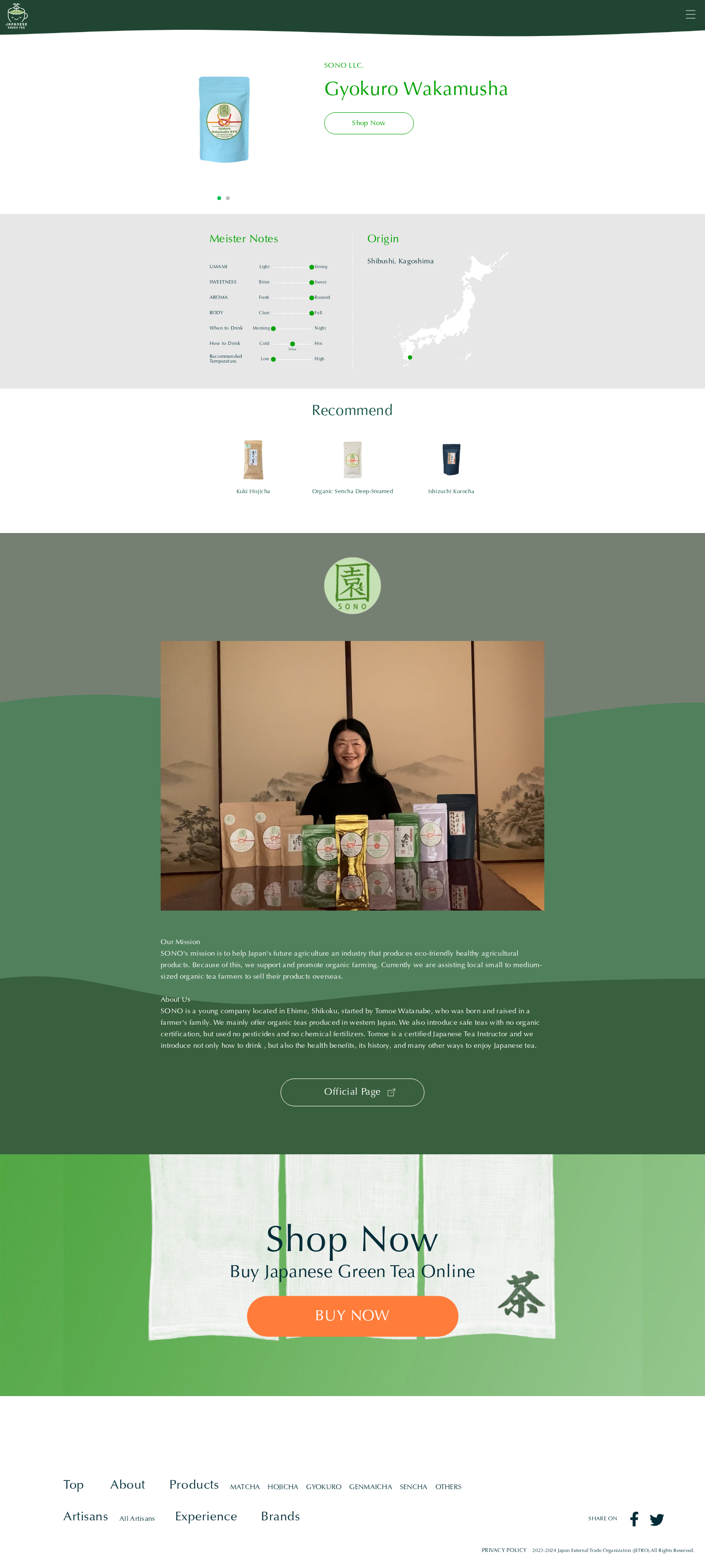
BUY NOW (352, 1316)
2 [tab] (228, 198)
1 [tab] (219, 198)
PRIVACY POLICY (504, 1550)
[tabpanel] (223, 120)
